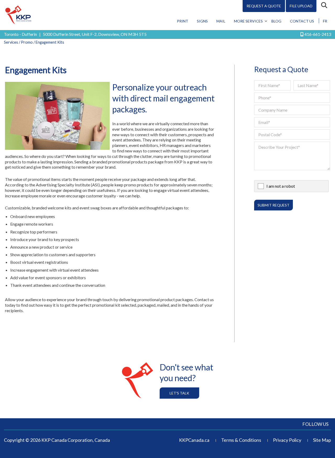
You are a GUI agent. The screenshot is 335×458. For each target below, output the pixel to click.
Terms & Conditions (241, 440)
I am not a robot (280, 186)
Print (182, 21)
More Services (248, 21)
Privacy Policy (287, 440)
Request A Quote (264, 6)
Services (11, 42)
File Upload (301, 6)
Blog (276, 21)
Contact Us (302, 21)
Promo (27, 42)
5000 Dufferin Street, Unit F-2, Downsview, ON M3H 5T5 (95, 34)
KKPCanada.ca (194, 440)
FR (325, 21)
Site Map (322, 440)
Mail (220, 21)
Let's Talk (179, 393)
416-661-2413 (317, 34)
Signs (202, 21)
